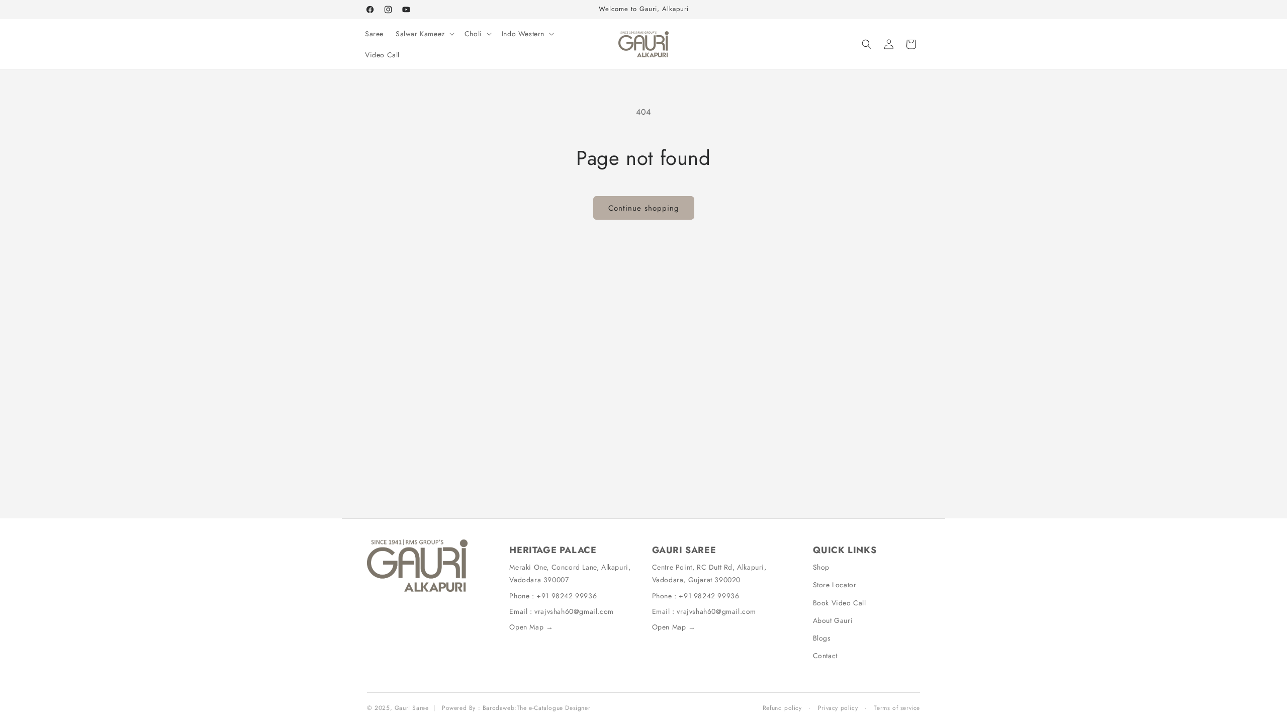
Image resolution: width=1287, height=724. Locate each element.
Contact (825, 656)
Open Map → (531, 627)
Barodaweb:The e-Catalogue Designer (536, 707)
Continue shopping (643, 208)
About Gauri (833, 620)
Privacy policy (838, 707)
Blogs (822, 638)
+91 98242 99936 (566, 596)
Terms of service (897, 707)
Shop (821, 567)
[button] (424, 33)
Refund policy (782, 707)
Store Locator (835, 585)
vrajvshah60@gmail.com (574, 611)
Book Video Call (839, 603)
